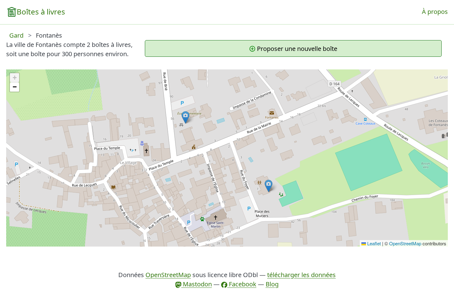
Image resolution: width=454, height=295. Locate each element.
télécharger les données (301, 275)
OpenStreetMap (405, 243)
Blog (272, 284)
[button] (268, 186)
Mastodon (196, 284)
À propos (435, 11)
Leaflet (373, 243)
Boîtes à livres (41, 11)
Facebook (241, 284)
